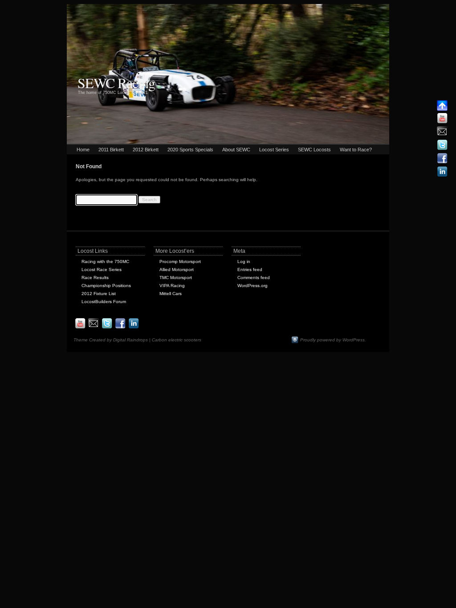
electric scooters (184, 339)
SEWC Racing (116, 82)
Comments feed (253, 277)
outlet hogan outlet (19, 7)
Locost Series (274, 149)
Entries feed (249, 269)
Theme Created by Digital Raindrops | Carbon (120, 339)
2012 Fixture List (98, 293)
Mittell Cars (170, 293)
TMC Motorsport (175, 277)
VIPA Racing (172, 285)
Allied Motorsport (176, 269)
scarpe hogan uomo (145, 7)
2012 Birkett (146, 149)
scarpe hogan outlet (61, 7)
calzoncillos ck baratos (409, 7)
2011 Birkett (111, 149)
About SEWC (236, 149)
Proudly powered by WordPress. (333, 339)
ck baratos (58, 15)
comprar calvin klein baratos (302, 7)
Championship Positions (106, 285)
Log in (243, 261)
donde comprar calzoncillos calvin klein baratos (119, 15)
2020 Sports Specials (190, 149)
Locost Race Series (101, 269)
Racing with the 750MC (105, 261)
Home (83, 149)
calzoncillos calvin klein (23, 15)
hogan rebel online (214, 7)
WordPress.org (252, 285)
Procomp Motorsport (180, 261)
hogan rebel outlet (254, 7)
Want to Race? (356, 149)
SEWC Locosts (314, 149)
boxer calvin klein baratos (359, 7)
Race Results (95, 277)
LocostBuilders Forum (103, 301)
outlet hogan (180, 7)
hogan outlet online (103, 7)
